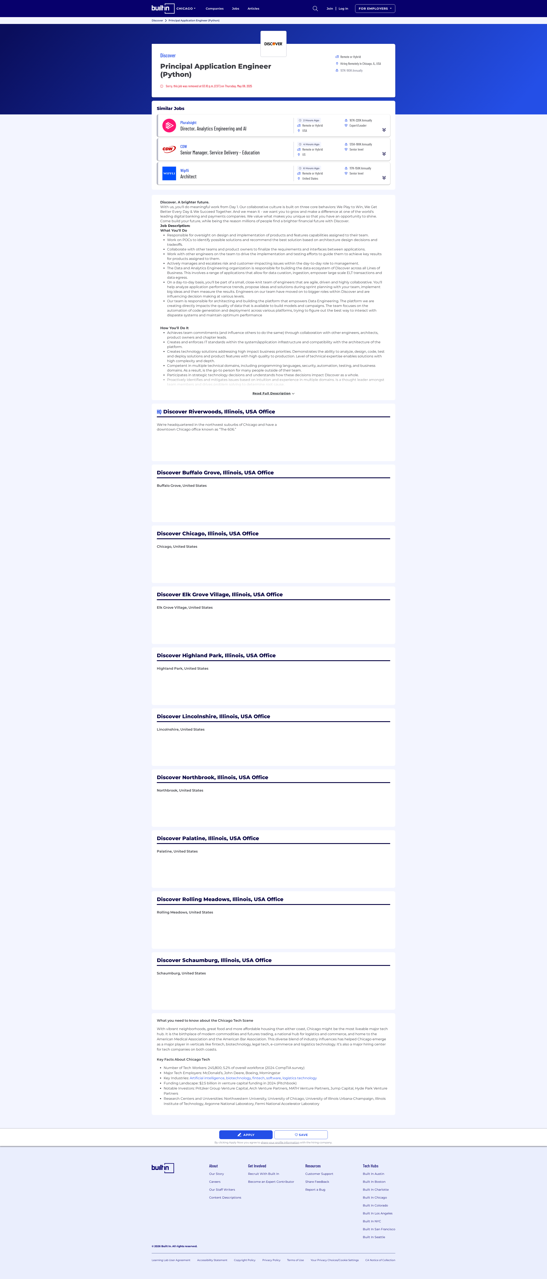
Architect (188, 176)
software (273, 1078)
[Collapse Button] (384, 130)
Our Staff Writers (222, 1190)
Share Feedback (317, 1182)
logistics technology (299, 1078)
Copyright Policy (245, 1260)
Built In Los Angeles (378, 1213)
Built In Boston (374, 1182)
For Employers (374, 8)
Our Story (216, 1174)
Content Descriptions (225, 1197)
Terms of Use (295, 1260)
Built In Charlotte (376, 1190)
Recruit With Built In (263, 1174)
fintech (258, 1078)
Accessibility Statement (212, 1260)
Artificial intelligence (207, 1078)
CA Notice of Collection (380, 1260)
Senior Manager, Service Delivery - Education (220, 152)
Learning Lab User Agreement (171, 1260)
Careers (215, 1182)
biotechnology (238, 1078)
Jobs (235, 8)
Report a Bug (315, 1190)
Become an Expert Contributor (271, 1182)
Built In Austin (373, 1174)
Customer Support (319, 1174)
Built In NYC (372, 1221)
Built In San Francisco (379, 1229)
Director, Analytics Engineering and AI (213, 128)
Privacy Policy (271, 1260)
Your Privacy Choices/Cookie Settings (335, 1260)
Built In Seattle (374, 1237)
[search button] (315, 8)
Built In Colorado (375, 1205)
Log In (343, 8)
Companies (215, 8)
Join (330, 8)
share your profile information (280, 1142)
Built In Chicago (375, 1197)
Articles (253, 8)
